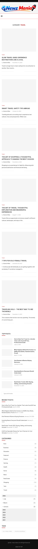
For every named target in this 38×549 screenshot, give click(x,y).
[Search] (36, 16)
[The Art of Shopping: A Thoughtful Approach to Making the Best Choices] (19, 139)
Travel (20, 490)
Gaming (20, 463)
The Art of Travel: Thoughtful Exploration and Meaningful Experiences (15, 210)
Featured (20, 455)
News (20, 474)
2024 (4, 512)
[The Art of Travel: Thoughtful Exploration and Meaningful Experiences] (19, 190)
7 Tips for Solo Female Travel (14, 261)
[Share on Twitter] (19, 71)
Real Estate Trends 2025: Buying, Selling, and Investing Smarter (23, 382)
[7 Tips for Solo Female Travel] (19, 243)
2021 (4, 520)
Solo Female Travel (7, 531)
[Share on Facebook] (17, 71)
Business (20, 447)
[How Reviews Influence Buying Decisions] (7, 363)
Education (20, 451)
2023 (4, 515)
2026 (4, 496)
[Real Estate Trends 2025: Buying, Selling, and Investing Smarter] (7, 384)
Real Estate (20, 478)
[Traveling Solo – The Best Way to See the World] (19, 291)
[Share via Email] (22, 71)
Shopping (20, 482)
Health (20, 467)
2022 (4, 517)
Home (20, 470)
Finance (20, 459)
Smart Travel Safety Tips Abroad (16, 108)
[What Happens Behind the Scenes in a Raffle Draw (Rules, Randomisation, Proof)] (7, 352)
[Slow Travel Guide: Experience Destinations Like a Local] (19, 40)
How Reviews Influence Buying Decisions (23, 361)
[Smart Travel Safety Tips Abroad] (19, 90)
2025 (4, 510)
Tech (20, 486)
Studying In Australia (20, 531)
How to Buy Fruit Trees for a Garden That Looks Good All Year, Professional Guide (24, 340)
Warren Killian (6, 62)
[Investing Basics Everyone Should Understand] (7, 373)
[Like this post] (15, 71)
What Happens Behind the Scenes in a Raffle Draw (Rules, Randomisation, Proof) (25, 351)
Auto (20, 443)
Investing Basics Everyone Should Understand (24, 372)
